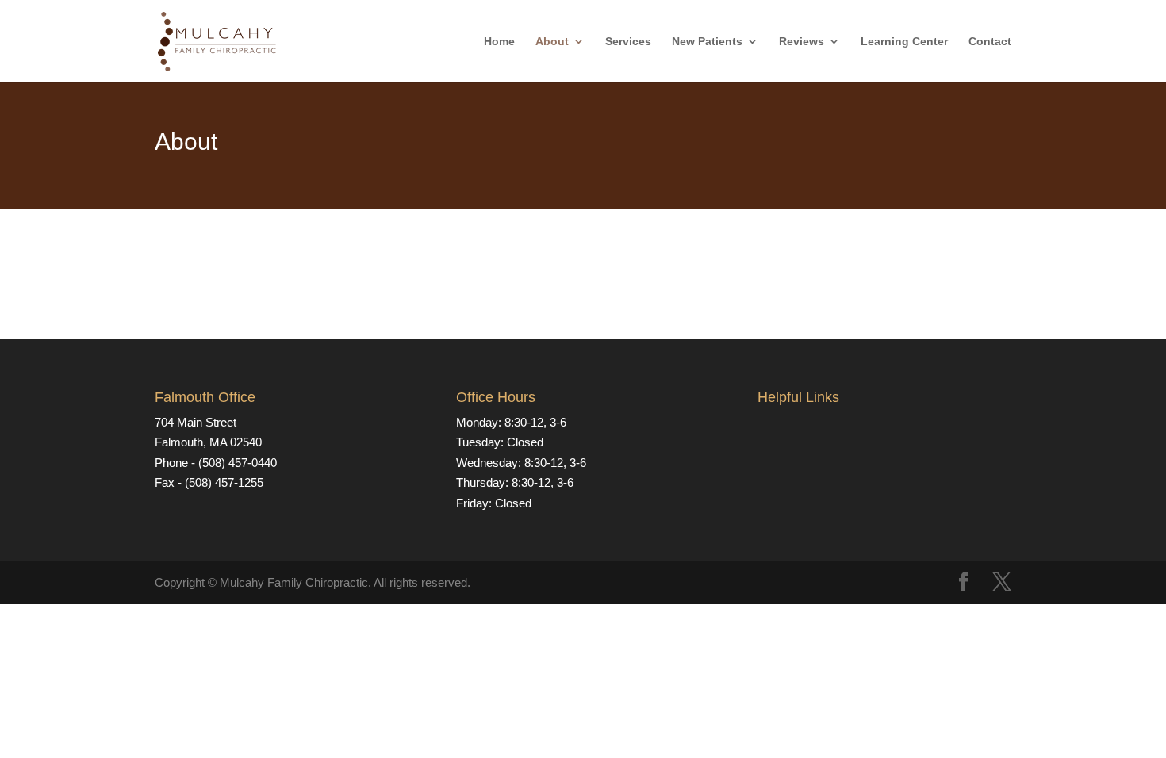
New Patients (707, 42)
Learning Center (904, 42)
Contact (989, 42)
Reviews (801, 42)
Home (499, 42)
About (552, 42)
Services (628, 42)
